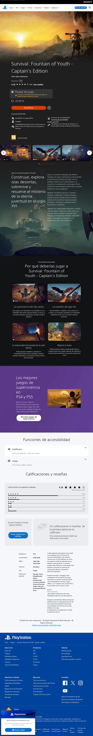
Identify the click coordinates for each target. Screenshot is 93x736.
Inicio (6, 642)
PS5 (17, 8)
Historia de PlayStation (12, 665)
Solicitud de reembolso (12, 694)
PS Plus (30, 8)
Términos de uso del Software (82, 730)
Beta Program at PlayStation (70, 702)
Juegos (23, 8)
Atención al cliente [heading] (12, 677)
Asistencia (54, 8)
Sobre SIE (8, 651)
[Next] (89, 152)
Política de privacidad (46, 730)
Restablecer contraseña (12, 692)
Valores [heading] (64, 648)
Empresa (7, 662)
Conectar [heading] (64, 677)
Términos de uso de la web (56, 730)
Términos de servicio (39, 680)
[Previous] (3, 152)
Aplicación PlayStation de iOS (70, 697)
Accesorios (38, 8)
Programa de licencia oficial (41, 694)
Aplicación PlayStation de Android (71, 699)
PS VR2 (35, 656)
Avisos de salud (52, 592)
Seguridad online (66, 656)
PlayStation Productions (12, 659)
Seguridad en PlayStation (12, 683)
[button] (59, 120)
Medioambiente (66, 651)
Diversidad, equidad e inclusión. (71, 659)
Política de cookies (72, 730)
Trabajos (7, 654)
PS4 (34, 654)
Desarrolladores (38, 692)
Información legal (37, 730)
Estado (7, 686)
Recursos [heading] (36, 677)
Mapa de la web (65, 730)
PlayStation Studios (11, 656)
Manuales (8, 697)
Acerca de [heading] (8, 648)
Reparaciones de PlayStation (14, 689)
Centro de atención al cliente (14, 680)
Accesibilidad (65, 654)
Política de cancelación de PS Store (44, 683)
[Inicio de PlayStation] (5, 8)
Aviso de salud (37, 689)
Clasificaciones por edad (40, 686)
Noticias (46, 8)
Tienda (11, 8)
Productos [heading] (37, 648)
